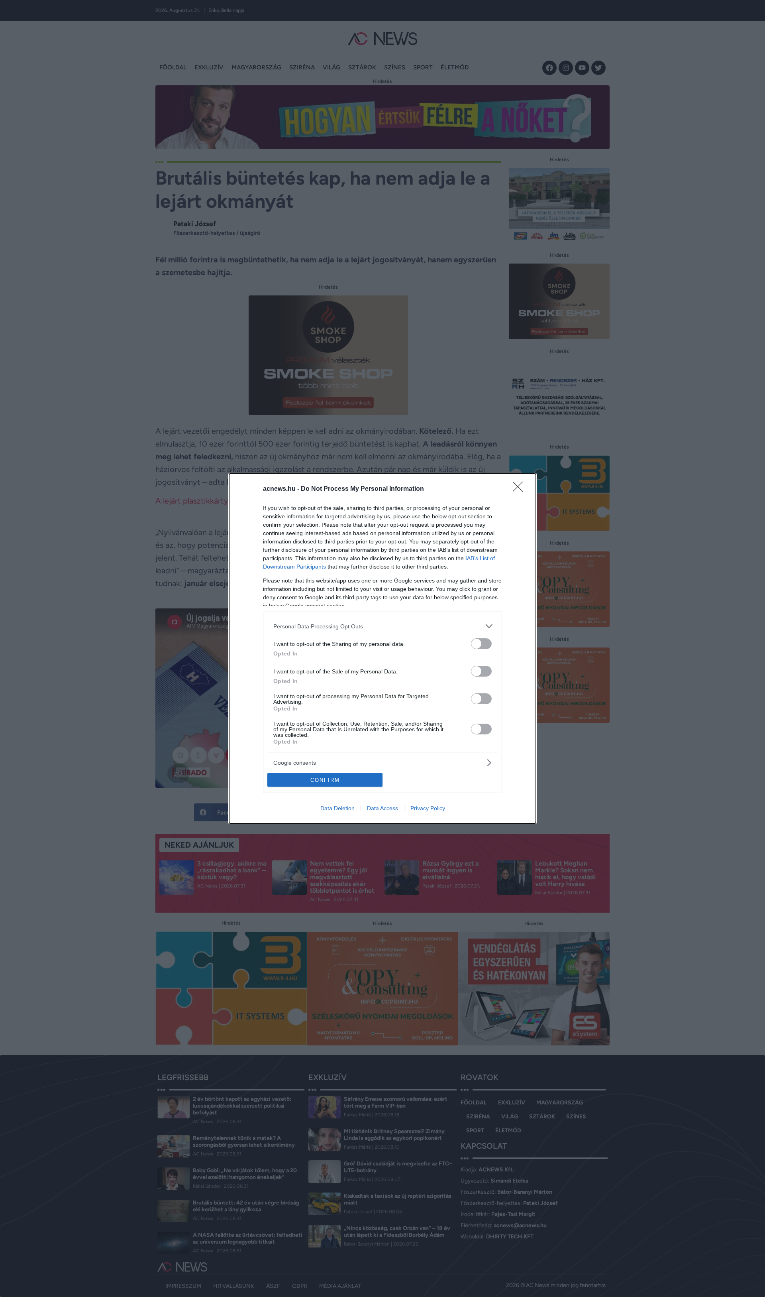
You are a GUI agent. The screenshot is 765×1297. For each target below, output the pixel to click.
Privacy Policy (427, 808)
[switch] (481, 643)
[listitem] (382, 626)
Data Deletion (337, 808)
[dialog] (382, 648)
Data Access (382, 808)
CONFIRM (325, 780)
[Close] (520, 489)
